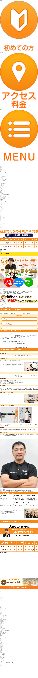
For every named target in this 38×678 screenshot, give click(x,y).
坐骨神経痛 (1, 190)
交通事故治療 (1, 184)
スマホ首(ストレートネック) (3, 176)
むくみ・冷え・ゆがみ (2, 180)
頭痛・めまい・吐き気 (2, 657)
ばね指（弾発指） (2, 178)
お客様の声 (1, 594)
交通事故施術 (1, 592)
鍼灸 (0, 168)
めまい (0, 181)
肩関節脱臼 (1, 206)
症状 (0, 593)
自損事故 (1, 214)
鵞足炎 (0, 222)
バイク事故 (1, 177)
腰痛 (0, 210)
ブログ (0, 227)
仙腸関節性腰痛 (1, 186)
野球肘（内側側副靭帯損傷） (3, 217)
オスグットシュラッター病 (3, 172)
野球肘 (0, 216)
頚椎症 (0, 656)
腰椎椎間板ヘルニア (2, 210)
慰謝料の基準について (2, 192)
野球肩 (0, 218)
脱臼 (0, 208)
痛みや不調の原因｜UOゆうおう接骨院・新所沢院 (5, 307)
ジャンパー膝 (1, 174)
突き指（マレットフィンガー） (3, 201)
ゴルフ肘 (1, 173)
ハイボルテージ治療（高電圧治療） (8, 324)
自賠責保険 (1, 215)
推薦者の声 (1, 228)
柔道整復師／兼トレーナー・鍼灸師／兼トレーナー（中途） (6, 662)
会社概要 (1, 593)
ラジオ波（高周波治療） (6, 323)
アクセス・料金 (1, 590)
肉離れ (0, 603)
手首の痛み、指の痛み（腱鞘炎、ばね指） (4, 194)
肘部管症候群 (1, 204)
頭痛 (0, 220)
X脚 (0, 171)
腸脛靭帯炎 (1, 213)
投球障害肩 (1, 605)
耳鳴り (0, 202)
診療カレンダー (1, 225)
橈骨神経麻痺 (1, 199)
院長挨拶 (1, 590)
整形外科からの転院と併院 (3, 196)
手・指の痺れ (1, 193)
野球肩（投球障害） (2, 655)
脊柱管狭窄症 (1, 208)
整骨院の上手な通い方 (2, 198)
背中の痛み (1, 207)
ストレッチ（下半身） (2, 660)
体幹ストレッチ (1, 224)
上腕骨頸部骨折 (1, 182)
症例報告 (1, 229)
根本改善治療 (1, 596)
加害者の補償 (1, 188)
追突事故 (1, 652)
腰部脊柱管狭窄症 (2, 211)
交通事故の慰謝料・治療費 (3, 183)
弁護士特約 (1, 191)
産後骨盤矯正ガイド (2, 597)
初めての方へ (1, 226)
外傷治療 (1, 169)
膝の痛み (1, 213)
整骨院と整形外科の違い (2, 197)
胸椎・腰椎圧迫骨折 (2, 207)
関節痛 (0, 219)
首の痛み (1, 221)
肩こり (0, 205)
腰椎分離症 (1, 209)
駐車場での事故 (1, 658)
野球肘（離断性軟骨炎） (2, 654)
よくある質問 (1, 591)
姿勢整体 (1, 598)
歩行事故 (1, 200)
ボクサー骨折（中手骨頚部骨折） (3, 179)
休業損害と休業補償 (2, 187)
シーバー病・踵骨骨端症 (2, 601)
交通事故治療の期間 (2, 185)
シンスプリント (1, 175)
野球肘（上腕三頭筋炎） (2, 653)
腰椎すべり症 (1, 209)
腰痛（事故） (1, 211)
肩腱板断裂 (1, 206)
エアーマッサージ (6, 328)
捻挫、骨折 (1, 195)
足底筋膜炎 (1, 215)
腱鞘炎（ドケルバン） (2, 212)
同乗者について (1, 189)
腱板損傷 (1, 212)
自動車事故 (1, 214)
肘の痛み (1, 203)
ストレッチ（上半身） (2, 223)
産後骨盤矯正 (1, 167)
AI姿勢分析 (5, 319)
